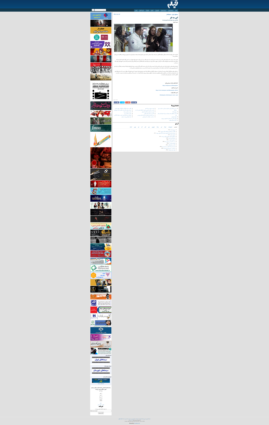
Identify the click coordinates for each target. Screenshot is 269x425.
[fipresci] (100, 128)
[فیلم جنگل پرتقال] (100, 121)
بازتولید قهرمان (174, 117)
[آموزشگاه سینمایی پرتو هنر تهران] (100, 174)
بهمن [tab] (135, 127)
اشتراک (147, 10)
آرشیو (152, 10)
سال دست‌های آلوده (171, 145)
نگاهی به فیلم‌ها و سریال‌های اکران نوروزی (168, 131)
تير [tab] (161, 127)
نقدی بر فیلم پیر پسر (127, 113)
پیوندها (144, 419)
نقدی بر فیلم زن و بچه (127, 112)
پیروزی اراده (174, 112)
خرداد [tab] (165, 127)
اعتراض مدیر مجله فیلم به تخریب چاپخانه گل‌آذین (122, 115)
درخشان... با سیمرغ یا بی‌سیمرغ (169, 148)
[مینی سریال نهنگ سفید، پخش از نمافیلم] (100, 59)
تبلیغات (137, 419)
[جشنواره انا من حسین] (100, 226)
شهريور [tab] (153, 127)
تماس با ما (125, 419)
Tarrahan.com (137, 423)
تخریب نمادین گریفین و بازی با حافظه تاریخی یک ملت (144, 110)
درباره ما (129, 419)
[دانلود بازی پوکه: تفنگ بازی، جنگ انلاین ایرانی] (100, 51)
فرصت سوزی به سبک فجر (149, 108)
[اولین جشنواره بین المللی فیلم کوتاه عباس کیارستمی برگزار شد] (100, 91)
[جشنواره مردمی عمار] (100, 198)
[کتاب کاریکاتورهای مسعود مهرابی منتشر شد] (100, 68)
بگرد (93, 10)
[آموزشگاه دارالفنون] (100, 233)
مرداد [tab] (158, 127)
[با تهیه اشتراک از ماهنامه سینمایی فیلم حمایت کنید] (100, 30)
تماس (136, 10)
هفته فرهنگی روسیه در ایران (126, 117)
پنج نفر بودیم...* (172, 143)
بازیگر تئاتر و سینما (172, 138)
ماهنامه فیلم (131, 420)
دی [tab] (138, 127)
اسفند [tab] (131, 127)
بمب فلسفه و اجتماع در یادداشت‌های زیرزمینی (146, 115)
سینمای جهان (163, 10)
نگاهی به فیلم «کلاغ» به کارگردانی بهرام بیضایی (123, 108)
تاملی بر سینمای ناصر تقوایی (149, 113)
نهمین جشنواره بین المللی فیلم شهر (148, 112)
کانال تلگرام (121, 419)
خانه (176, 10)
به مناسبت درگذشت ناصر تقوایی (148, 117)
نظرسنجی (133, 419)
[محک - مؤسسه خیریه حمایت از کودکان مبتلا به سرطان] (100, 37)
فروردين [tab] (175, 127)
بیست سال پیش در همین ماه (170, 141)
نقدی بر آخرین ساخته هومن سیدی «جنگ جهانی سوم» (165, 133)
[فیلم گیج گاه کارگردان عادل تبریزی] (100, 113)
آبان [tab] (145, 127)
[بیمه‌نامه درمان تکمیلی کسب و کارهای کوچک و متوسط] (100, 16)
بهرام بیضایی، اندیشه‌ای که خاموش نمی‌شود (169, 118)
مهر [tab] (149, 127)
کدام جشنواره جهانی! (173, 120)
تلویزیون (157, 10)
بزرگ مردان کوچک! (171, 150)
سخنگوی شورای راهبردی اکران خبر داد (168, 136)
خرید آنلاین (141, 10)
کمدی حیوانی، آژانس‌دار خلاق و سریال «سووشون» (122, 110)
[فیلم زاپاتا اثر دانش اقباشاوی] (100, 157)
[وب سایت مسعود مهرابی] (100, 139)
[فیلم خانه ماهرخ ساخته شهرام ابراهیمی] (100, 105)
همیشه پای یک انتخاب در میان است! (168, 146)
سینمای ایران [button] (170, 10)
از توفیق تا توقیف (172, 140)
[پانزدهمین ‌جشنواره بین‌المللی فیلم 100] (100, 23)
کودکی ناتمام (173, 135)
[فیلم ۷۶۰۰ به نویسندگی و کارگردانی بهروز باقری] (100, 77)
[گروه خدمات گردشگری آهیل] (100, 191)
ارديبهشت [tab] (170, 127)
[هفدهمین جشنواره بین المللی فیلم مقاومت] (100, 184)
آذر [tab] (141, 127)
